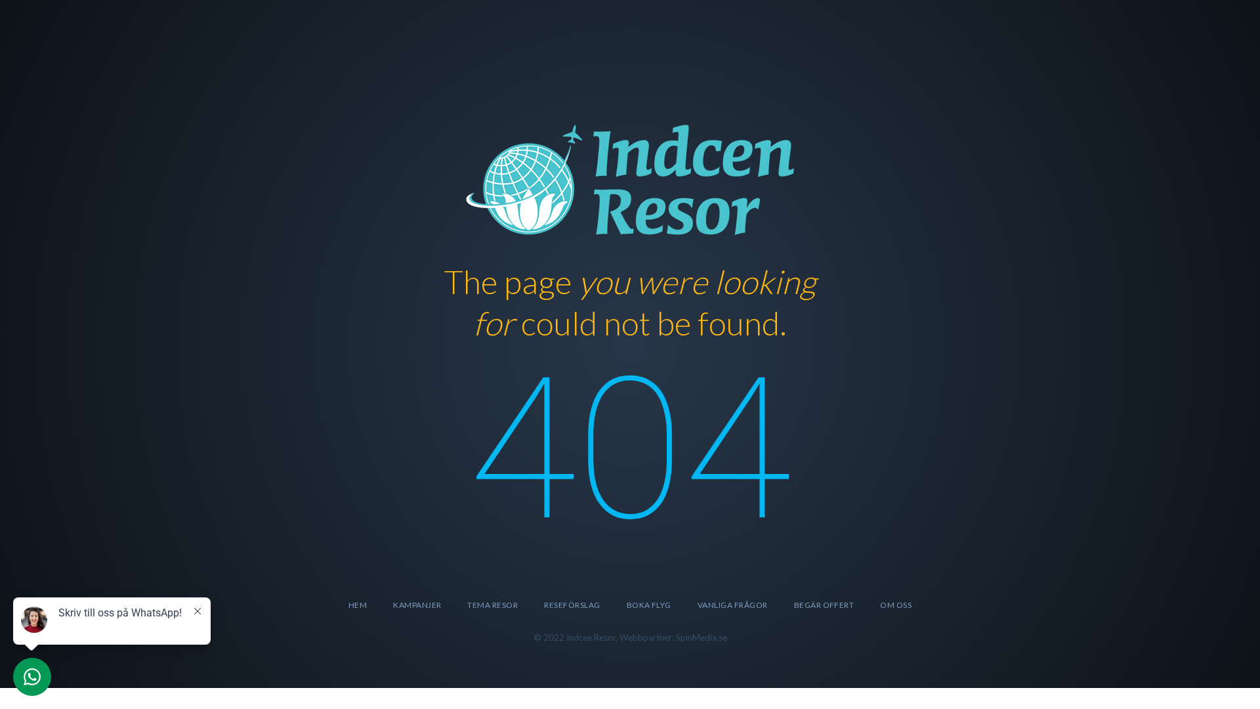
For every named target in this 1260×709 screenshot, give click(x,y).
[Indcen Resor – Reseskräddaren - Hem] (630, 177)
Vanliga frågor (733, 605)
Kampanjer (417, 605)
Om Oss (896, 605)
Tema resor (492, 605)
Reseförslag (572, 605)
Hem (357, 605)
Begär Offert (824, 605)
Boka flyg (649, 605)
